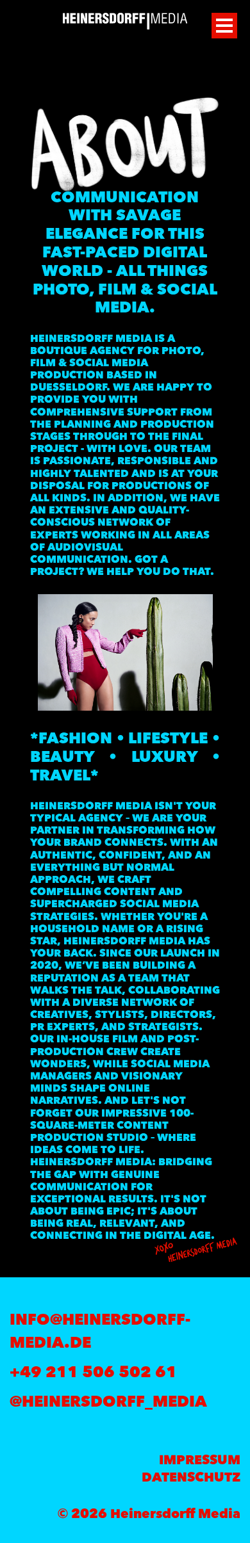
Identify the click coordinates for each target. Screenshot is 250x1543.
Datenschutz (191, 1478)
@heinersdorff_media (108, 1402)
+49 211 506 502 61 (93, 1373)
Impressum (199, 1461)
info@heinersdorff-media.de (100, 1332)
